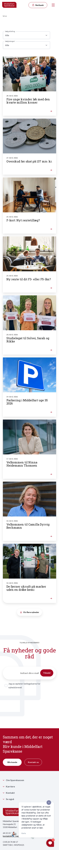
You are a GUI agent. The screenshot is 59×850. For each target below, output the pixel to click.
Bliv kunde (12, 762)
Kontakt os (33, 762)
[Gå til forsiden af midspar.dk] (9, 5)
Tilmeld (46, 673)
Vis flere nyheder (31, 612)
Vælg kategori (10, 41)
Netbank (39, 5)
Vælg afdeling (10, 31)
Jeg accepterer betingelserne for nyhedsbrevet (24, 685)
